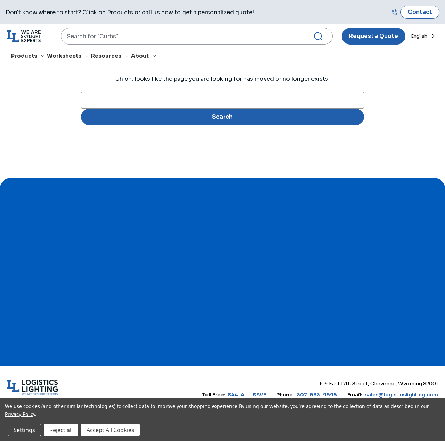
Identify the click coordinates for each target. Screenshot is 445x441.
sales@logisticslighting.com (401, 395)
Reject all (61, 430)
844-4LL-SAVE (247, 395)
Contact (420, 12)
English (419, 36)
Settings (24, 430)
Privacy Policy (20, 414)
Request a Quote (373, 36)
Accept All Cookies (110, 430)
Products (24, 56)
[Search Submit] (321, 36)
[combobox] (197, 36)
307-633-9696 (317, 395)
